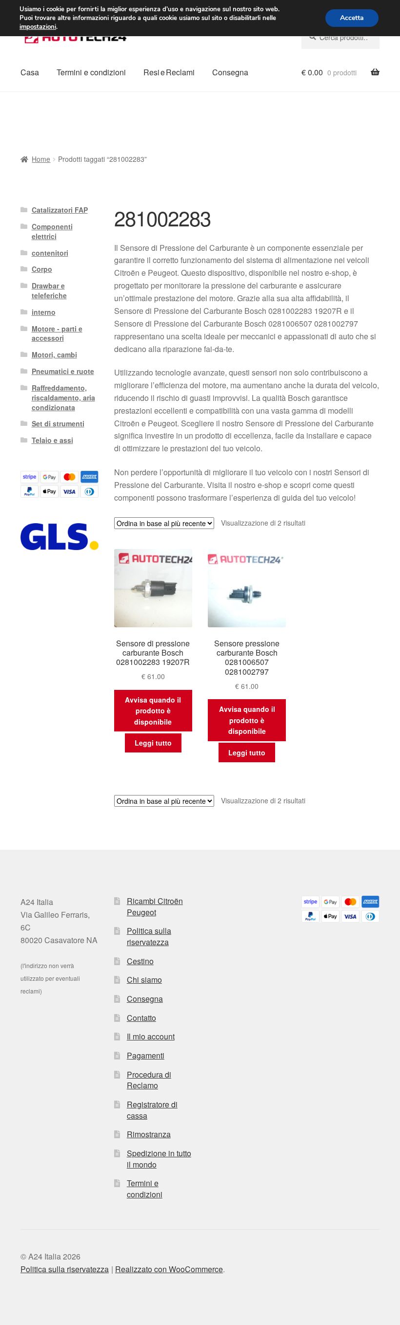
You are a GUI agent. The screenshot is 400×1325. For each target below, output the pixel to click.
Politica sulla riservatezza (149, 936)
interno (44, 312)
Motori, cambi (54, 354)
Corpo (42, 269)
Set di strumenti (58, 423)
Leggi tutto (153, 743)
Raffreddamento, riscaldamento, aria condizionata (63, 397)
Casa (29, 72)
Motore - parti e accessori (57, 333)
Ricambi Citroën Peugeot (155, 906)
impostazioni (38, 26)
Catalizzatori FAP (60, 210)
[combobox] (340, 37)
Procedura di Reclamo (149, 1080)
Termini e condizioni (91, 72)
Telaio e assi (52, 440)
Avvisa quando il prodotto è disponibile (153, 711)
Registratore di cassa (152, 1110)
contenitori (50, 253)
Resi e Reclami (169, 72)
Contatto (141, 1017)
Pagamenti (145, 1055)
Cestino (140, 961)
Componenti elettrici (52, 231)
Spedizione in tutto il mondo (159, 1159)
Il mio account (151, 1036)
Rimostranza (149, 1134)
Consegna (230, 72)
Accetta (352, 17)
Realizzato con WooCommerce (169, 1269)
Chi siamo (144, 979)
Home (41, 159)
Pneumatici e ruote (63, 371)
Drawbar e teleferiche (49, 290)
